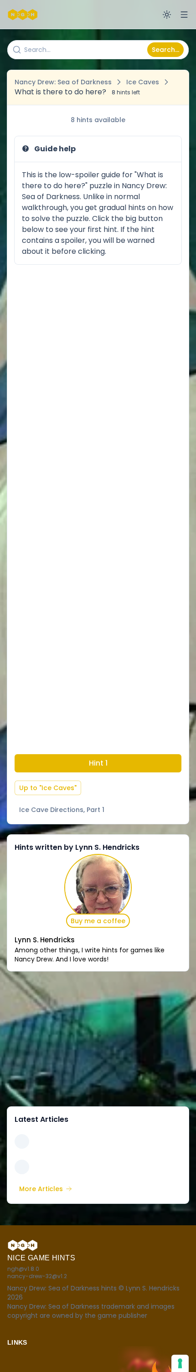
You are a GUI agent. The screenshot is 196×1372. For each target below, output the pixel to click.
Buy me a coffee (98, 920)
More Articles (41, 1188)
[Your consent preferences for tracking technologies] (180, 1363)
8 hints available (98, 119)
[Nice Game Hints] (23, 14)
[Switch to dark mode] (167, 14)
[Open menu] (184, 14)
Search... (165, 49)
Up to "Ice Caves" (48, 787)
